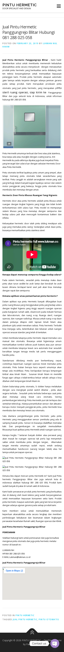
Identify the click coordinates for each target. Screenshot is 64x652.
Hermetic (32, 301)
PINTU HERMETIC (19, 5)
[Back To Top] (32, 633)
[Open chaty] (54, 643)
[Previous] (9, 126)
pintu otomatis (49, 619)
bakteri (53, 214)
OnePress (49, 640)
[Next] (54, 126)
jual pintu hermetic (25, 619)
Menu (58, 6)
